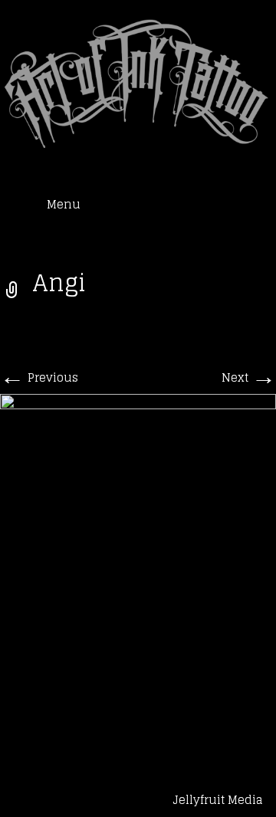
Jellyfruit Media (217, 799)
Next (249, 377)
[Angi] (138, 563)
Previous (39, 377)
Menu (63, 204)
